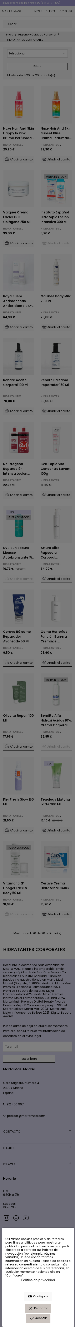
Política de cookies (54, 1261)
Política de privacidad (38, 1280)
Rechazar (38, 1308)
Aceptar (38, 1318)
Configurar (38, 1296)
